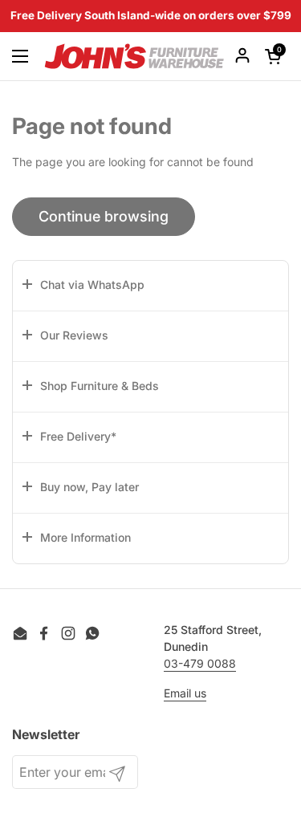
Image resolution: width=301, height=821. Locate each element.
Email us (185, 693)
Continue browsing (104, 216)
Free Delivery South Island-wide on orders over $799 (150, 16)
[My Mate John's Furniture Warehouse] (134, 56)
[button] (150, 286)
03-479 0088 (200, 663)
